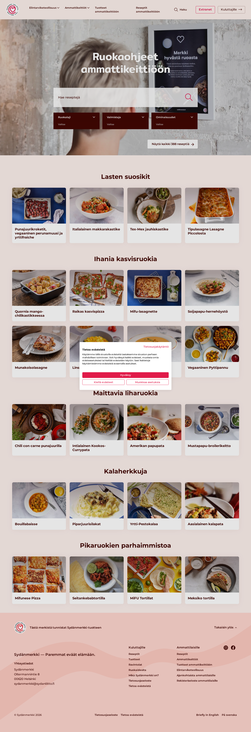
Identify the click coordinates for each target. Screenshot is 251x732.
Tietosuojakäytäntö (156, 346)
